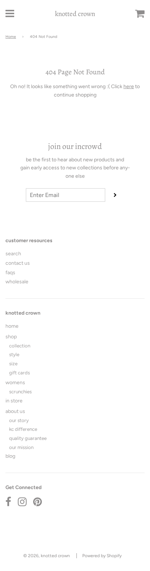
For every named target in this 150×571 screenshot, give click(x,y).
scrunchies (20, 391)
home (12, 326)
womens (15, 382)
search (13, 254)
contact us (17, 263)
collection (19, 345)
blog (10, 456)
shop (11, 337)
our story (19, 420)
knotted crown (75, 14)
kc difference (23, 429)
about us (15, 411)
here (128, 86)
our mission (21, 447)
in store (14, 401)
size (13, 363)
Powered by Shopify (102, 555)
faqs (10, 272)
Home (10, 36)
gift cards (19, 372)
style (14, 354)
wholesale (16, 282)
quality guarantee (28, 438)
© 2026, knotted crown (46, 555)
